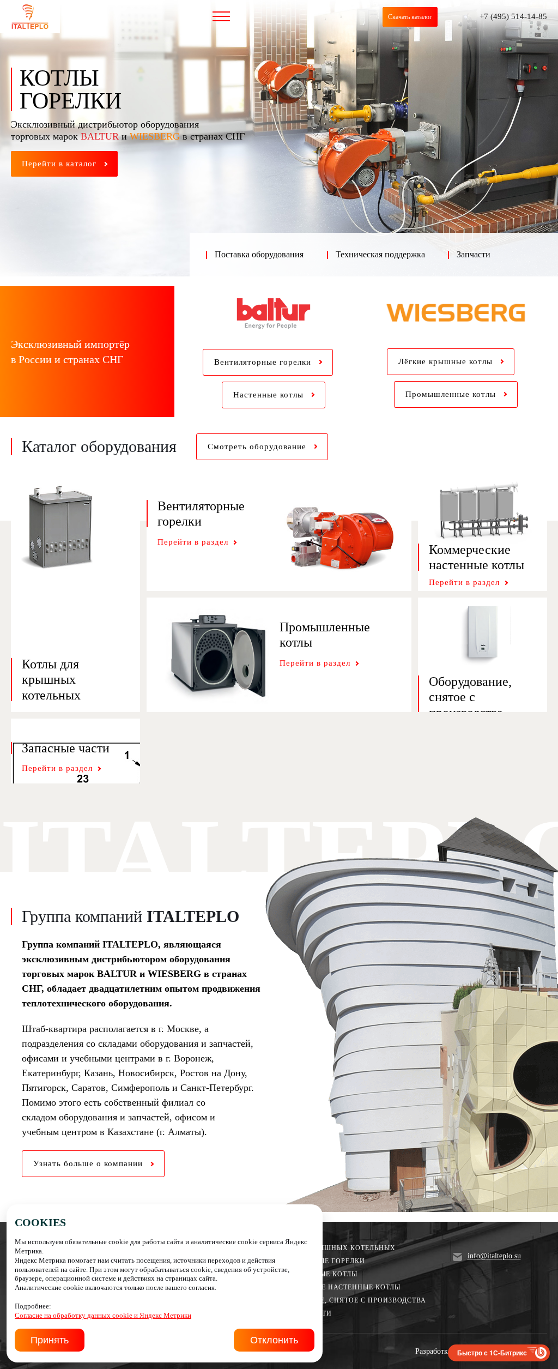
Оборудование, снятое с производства (345, 1300)
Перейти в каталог (60, 163)
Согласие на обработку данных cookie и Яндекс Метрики (103, 1315)
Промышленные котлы (311, 1274)
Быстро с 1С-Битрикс (492, 1353)
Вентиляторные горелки (315, 1261)
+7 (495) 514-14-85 (513, 17)
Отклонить (274, 1340)
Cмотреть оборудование (258, 446)
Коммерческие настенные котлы (333, 1287)
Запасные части (298, 1313)
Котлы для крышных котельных (330, 1248)
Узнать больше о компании (89, 1163)
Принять (50, 1340)
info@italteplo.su (494, 1256)
